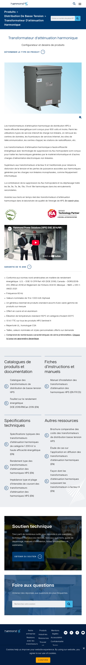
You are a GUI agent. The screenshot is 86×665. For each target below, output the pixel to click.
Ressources (43, 638)
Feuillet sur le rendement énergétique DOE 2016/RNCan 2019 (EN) (24, 403)
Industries (43, 634)
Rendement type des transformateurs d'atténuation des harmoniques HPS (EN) (22, 467)
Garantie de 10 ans (15, 267)
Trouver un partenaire (43, 645)
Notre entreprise (30, 632)
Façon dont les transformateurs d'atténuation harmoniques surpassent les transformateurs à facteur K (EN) (65, 481)
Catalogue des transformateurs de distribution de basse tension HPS (25, 386)
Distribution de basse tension (24, 16)
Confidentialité (55, 641)
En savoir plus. (72, 201)
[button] (80, 4)
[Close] (84, 648)
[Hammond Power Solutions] (19, 4)
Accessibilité (55, 637)
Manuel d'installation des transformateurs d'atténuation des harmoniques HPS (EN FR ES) (65, 386)
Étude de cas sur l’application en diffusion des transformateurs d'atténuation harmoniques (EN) (65, 456)
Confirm (43, 660)
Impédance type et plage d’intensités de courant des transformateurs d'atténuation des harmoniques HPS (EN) (24, 488)
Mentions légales (55, 632)
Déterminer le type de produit (22, 52)
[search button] (74, 4)
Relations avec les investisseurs (30, 641)
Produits (10, 12)
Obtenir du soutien (25, 557)
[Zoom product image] (79, 117)
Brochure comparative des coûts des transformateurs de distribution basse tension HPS (65, 435)
